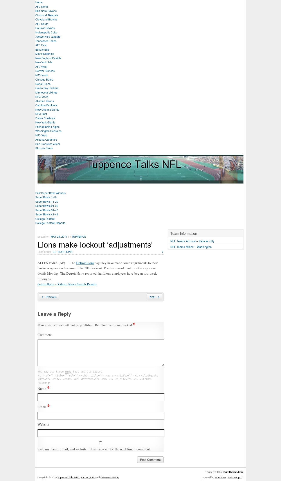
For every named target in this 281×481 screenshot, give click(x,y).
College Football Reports (50, 223)
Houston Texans (45, 28)
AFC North (41, 6)
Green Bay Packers (46, 88)
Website (43, 424)
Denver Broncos (45, 71)
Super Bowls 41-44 (46, 214)
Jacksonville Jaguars (47, 36)
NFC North (41, 75)
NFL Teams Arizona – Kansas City (192, 241)
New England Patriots (48, 58)
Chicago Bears (44, 79)
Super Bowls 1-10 (46, 197)
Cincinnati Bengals (46, 15)
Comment (45, 334)
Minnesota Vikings (46, 92)
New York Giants (45, 122)
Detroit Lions (42, 84)
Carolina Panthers (46, 105)
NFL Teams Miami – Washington (191, 247)
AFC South (41, 24)
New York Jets (43, 62)
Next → (154, 297)
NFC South (42, 96)
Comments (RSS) (110, 477)
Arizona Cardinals (46, 139)
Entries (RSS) (88, 477)
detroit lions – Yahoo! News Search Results (67, 284)
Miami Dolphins (44, 53)
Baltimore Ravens (46, 11)
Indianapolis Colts (46, 32)
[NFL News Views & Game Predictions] (140, 180)
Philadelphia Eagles (47, 127)
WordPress (220, 477)
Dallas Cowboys (45, 118)
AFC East (41, 45)
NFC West (41, 135)
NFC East (41, 114)
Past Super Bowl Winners (50, 193)
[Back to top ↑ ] (235, 477)
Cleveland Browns (46, 19)
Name (44, 388)
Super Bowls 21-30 (46, 205)
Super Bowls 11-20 (46, 201)
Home (39, 2)
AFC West (41, 66)
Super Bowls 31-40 (46, 210)
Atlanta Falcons (44, 101)
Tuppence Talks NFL (69, 477)
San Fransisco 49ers (47, 144)
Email (44, 406)
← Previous (49, 297)
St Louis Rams (44, 148)
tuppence (79, 236)
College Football (45, 218)
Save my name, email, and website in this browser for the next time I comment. (94, 449)
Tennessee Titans (45, 41)
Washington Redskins (48, 131)
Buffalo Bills (42, 49)
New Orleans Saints (47, 109)
